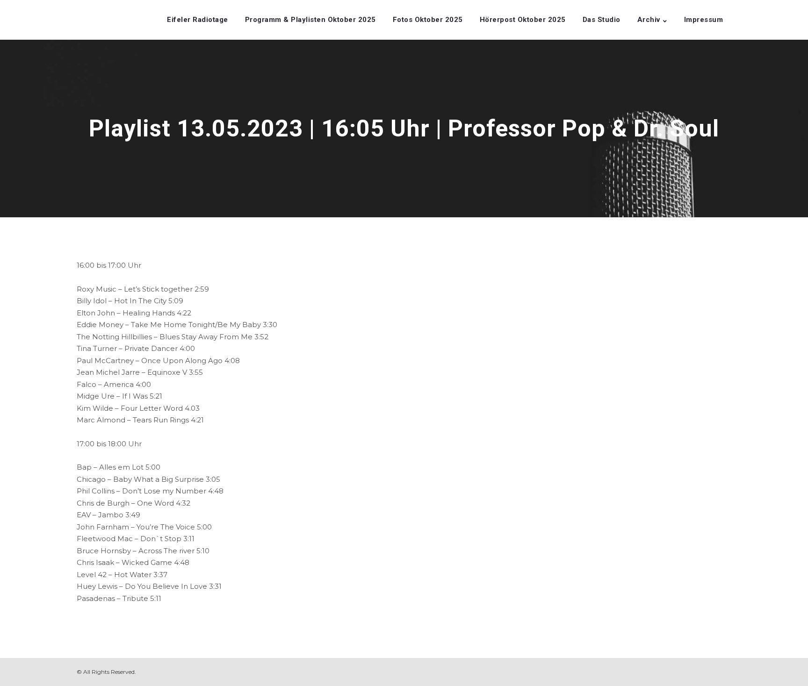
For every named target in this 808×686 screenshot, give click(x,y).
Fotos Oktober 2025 (428, 19)
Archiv (648, 19)
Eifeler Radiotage (197, 19)
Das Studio (601, 19)
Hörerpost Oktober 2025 (523, 19)
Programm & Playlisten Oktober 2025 (310, 19)
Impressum (703, 19)
